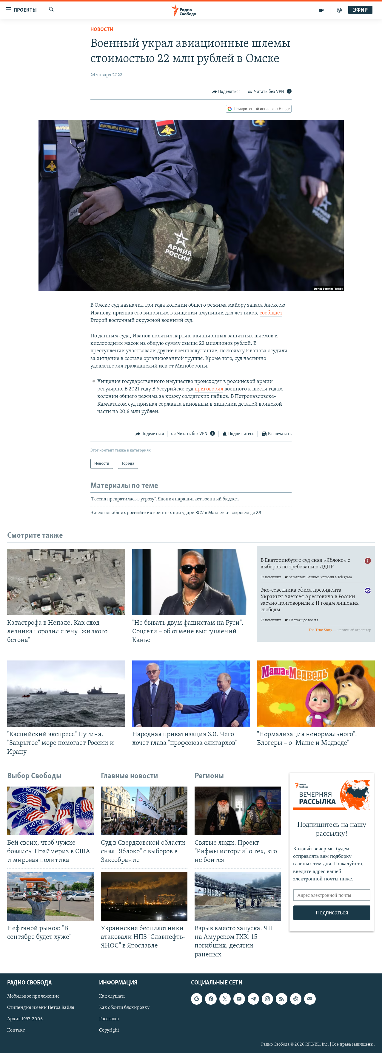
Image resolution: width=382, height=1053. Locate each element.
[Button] (226, 92)
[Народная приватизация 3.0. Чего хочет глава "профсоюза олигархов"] (191, 693)
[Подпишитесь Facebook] (210, 998)
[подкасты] (339, 10)
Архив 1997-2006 (25, 1019)
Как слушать (112, 996)
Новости (101, 29)
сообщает (271, 313)
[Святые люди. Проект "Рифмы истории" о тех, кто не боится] (238, 811)
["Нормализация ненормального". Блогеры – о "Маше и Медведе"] (316, 693)
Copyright (109, 1030)
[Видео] (321, 10)
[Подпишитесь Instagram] (267, 998)
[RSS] (281, 998)
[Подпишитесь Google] (196, 998)
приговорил (209, 389)
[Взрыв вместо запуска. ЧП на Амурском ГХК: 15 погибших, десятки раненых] (238, 896)
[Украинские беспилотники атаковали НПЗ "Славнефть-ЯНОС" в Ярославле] (144, 896)
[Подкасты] (295, 998)
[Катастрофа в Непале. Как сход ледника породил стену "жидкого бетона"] (66, 582)
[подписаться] (309, 998)
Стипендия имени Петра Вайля (40, 1007)
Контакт (16, 1030)
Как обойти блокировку (124, 1007)
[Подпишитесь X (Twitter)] (225, 998)
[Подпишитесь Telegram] (253, 998)
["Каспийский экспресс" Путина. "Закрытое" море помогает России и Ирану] (66, 693)
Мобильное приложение (33, 996)
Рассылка (109, 1019)
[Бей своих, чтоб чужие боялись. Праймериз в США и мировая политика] (50, 811)
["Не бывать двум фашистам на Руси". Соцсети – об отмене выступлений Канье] (191, 582)
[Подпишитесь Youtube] (239, 998)
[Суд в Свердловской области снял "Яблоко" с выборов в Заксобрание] (144, 811)
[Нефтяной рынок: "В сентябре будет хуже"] (50, 896)
